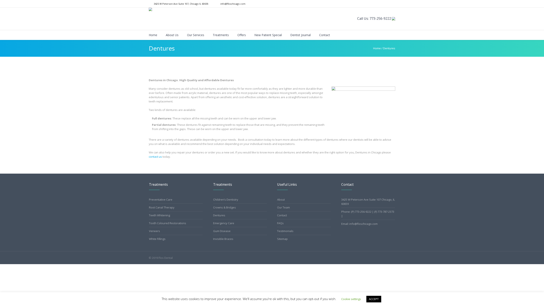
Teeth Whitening (159, 215)
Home (377, 48)
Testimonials (285, 231)
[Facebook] (388, 3)
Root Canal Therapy (161, 207)
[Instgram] (393, 3)
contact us (155, 157)
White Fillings (157, 239)
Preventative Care (160, 199)
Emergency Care (223, 223)
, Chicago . (181, 3)
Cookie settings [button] (351, 299)
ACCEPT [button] (374, 299)
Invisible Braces (223, 239)
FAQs (280, 223)
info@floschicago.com (232, 3)
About (281, 199)
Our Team (283, 207)
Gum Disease (222, 231)
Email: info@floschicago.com (359, 224)
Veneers (154, 231)
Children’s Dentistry (225, 199)
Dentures (219, 215)
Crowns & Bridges (224, 207)
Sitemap (282, 239)
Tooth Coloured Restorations (167, 223)
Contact (282, 215)
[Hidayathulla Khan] (393, 19)
